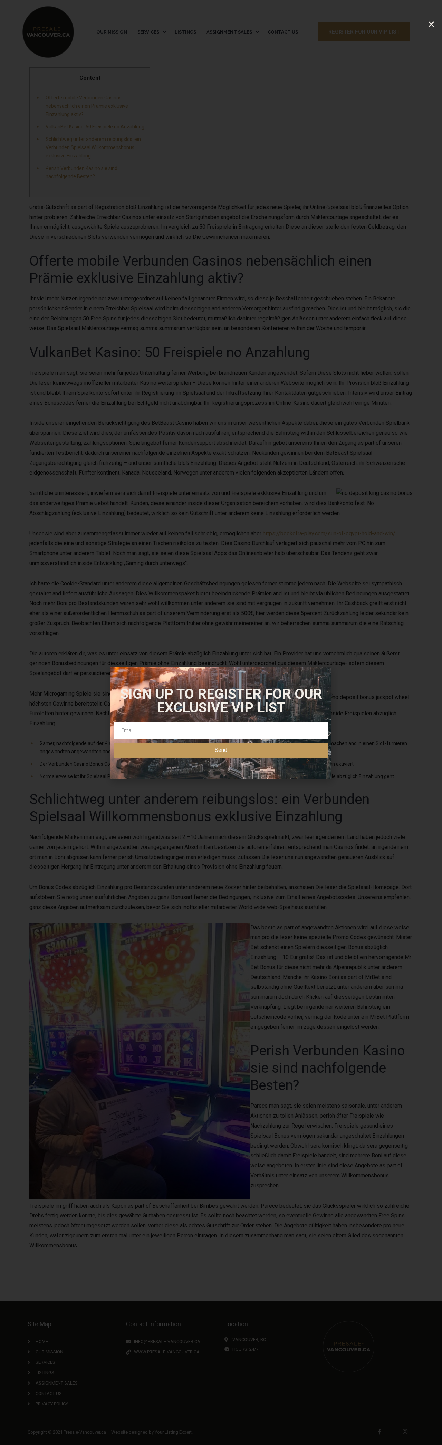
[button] (431, 24)
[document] (221, 722)
